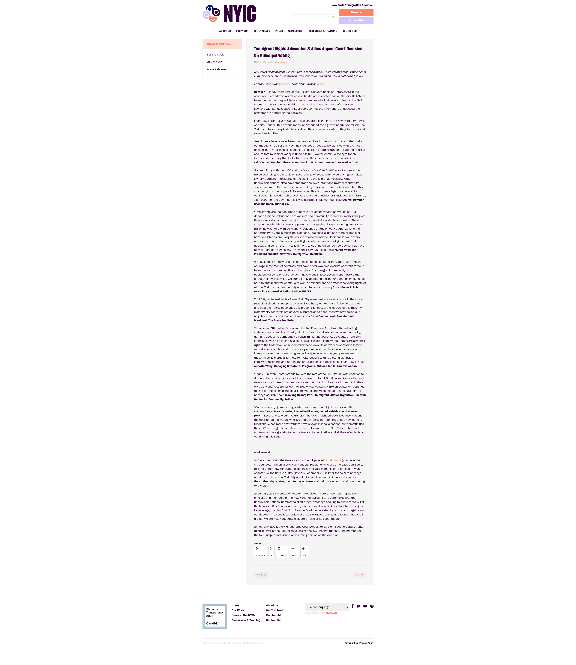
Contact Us (349, 31)
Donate (356, 12)
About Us (225, 31)
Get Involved (262, 31)
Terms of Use (351, 643)
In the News (215, 61)
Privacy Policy (366, 643)
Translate (331, 612)
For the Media (215, 54)
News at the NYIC (243, 615)
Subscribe (356, 20)
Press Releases (216, 69)
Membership (296, 31)
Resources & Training (323, 31)
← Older (261, 574)
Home (235, 605)
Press (279, 31)
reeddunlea (283, 62)
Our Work (242, 31)
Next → (359, 574)
